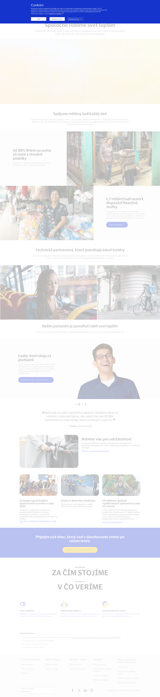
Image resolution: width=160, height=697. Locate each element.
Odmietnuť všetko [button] (57, 19)
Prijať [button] (38, 19)
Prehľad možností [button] (74, 19)
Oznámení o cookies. (55, 13)
